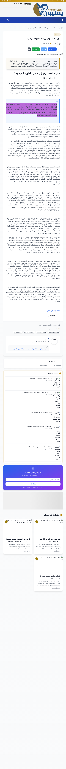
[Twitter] (10, 1)
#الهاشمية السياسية (54, 332)
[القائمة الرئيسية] (3, 20)
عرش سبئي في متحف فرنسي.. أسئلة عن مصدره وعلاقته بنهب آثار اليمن (30, 349)
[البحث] (8, 20)
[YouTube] (2, 1)
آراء (56, 34)
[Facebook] (7, 1)
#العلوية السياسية (41, 332)
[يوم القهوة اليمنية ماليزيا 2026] (17, 5)
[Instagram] (5, 1)
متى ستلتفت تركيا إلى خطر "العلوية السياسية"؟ (50, 365)
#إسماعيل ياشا (17, 332)
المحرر (54, 44)
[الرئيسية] (62, 20)
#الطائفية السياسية (29, 332)
